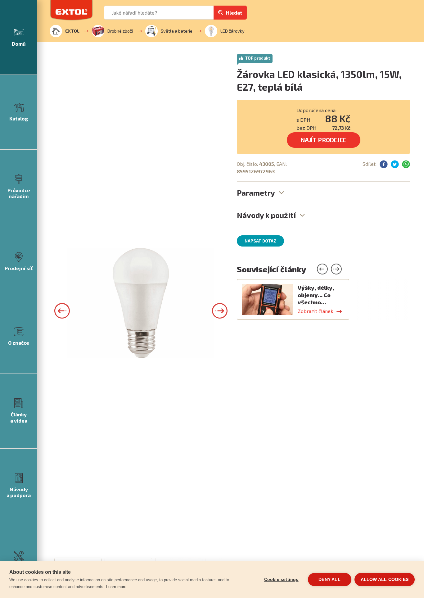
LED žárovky (232, 31)
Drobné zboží (120, 31)
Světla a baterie (176, 31)
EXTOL (72, 31)
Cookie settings (281, 579)
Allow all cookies (384, 579)
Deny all (329, 579)
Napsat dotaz (260, 240)
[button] (62, 311)
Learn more (116, 586)
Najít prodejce (323, 139)
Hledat (234, 13)
